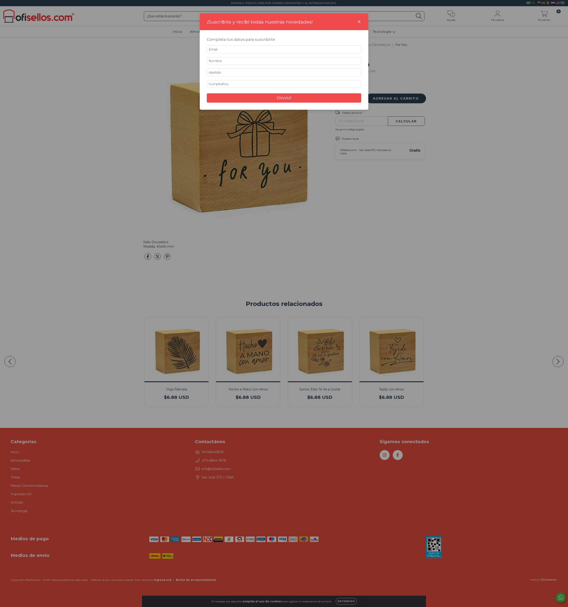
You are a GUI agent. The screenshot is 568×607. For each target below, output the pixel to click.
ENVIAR (284, 98)
